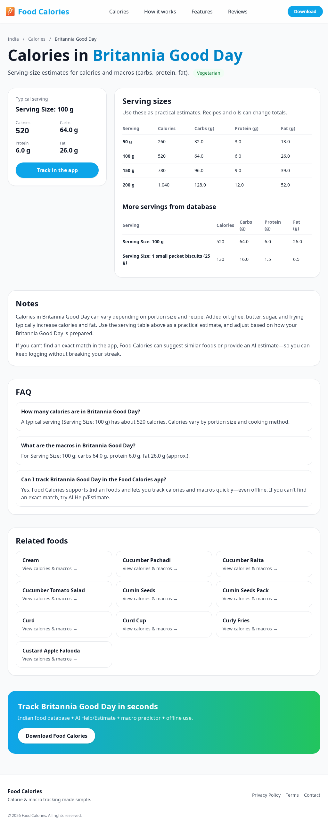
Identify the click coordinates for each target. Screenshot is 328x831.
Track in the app (57, 170)
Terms (292, 795)
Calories (119, 11)
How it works (160, 11)
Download (305, 11)
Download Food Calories (56, 735)
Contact (312, 795)
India (13, 39)
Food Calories (43, 11)
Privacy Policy (266, 795)
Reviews (238, 11)
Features (202, 11)
